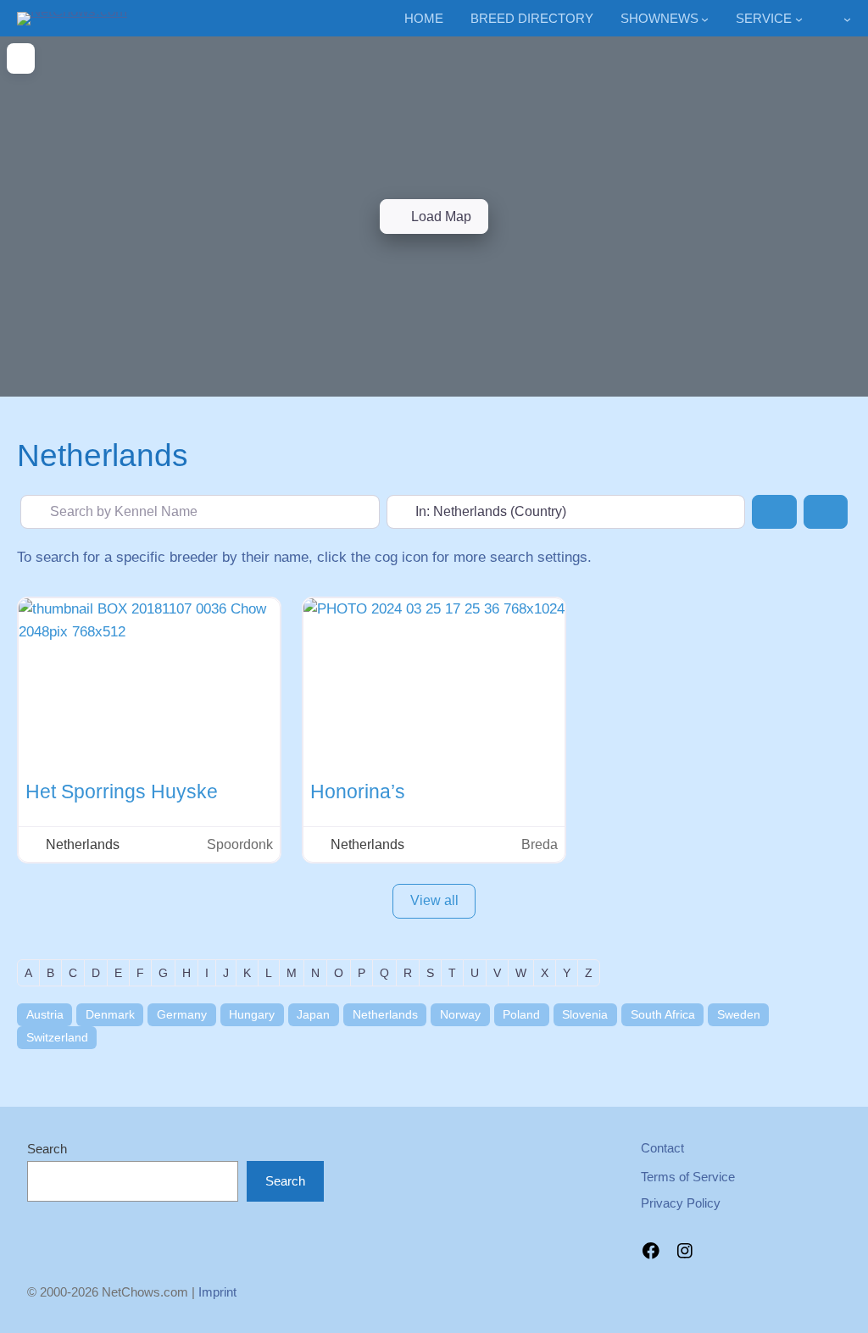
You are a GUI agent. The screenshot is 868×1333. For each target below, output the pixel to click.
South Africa (663, 1014)
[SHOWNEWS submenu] (705, 19)
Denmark (110, 1014)
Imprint (217, 1292)
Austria (45, 1014)
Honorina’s (357, 791)
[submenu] (847, 19)
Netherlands (385, 1014)
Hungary (252, 1014)
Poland (521, 1014)
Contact (662, 1148)
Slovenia (585, 1014)
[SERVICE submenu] (799, 19)
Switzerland (57, 1037)
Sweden (738, 1014)
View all (434, 900)
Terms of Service (688, 1176)
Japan (313, 1014)
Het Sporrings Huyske (121, 791)
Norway (460, 1014)
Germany (182, 1014)
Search (47, 1148)
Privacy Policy (681, 1203)
